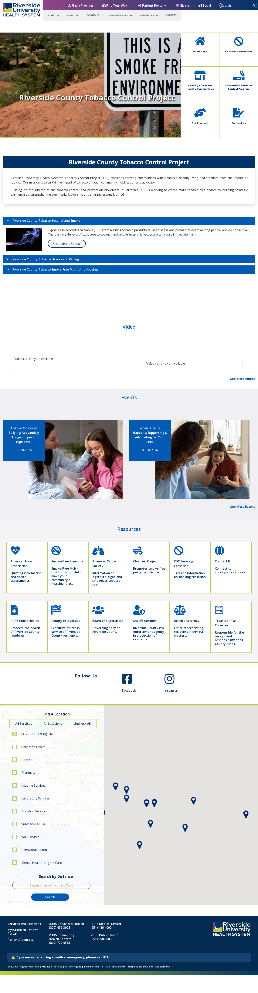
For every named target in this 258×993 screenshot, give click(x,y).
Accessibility (162, 966)
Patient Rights (73, 966)
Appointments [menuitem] (118, 15)
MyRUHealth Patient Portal (23, 932)
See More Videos (242, 379)
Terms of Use (92, 966)
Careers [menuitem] (171, 15)
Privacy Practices (52, 966)
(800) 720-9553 (59, 943)
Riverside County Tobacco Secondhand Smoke (46, 221)
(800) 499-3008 (59, 927)
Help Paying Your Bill (140, 966)
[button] (154, 803)
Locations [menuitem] (92, 15)
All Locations (53, 724)
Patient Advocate (21, 940)
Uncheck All (82, 724)
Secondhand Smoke (67, 244)
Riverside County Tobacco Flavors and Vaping (45, 259)
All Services (23, 724)
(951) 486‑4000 (100, 927)
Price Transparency (114, 966)
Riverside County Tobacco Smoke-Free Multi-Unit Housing (55, 269)
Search (50, 897)
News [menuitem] (69, 15)
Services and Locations (24, 924)
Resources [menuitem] (147, 15)
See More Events (242, 507)
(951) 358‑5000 (100, 939)
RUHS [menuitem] (51, 15)
